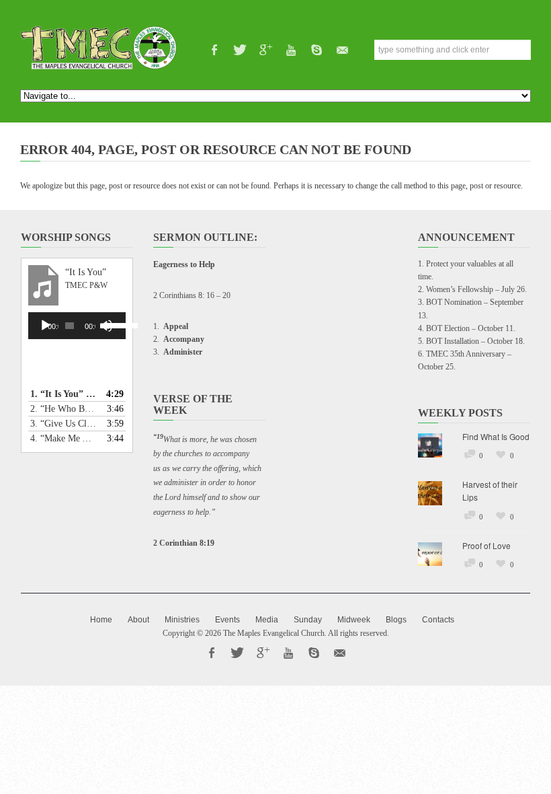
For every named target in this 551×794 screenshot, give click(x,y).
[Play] (45, 325)
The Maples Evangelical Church (274, 633)
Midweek (353, 619)
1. (63, 394)
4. (63, 438)
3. (63, 424)
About (138, 619)
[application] (77, 325)
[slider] (111, 324)
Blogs (396, 619)
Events (227, 619)
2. (63, 409)
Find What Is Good (495, 436)
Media (266, 619)
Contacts (438, 619)
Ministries (182, 619)
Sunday (308, 619)
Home (101, 619)
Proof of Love (486, 545)
